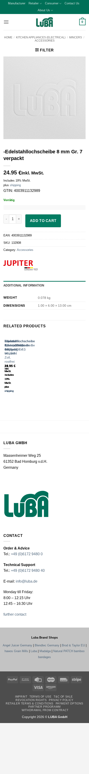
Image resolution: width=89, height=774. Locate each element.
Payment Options (69, 703)
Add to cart (43, 221)
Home (8, 37)
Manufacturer (16, 3)
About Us (44, 10)
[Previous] (5, 367)
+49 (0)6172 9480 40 (28, 570)
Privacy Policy (61, 700)
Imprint (21, 696)
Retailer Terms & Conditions (29, 703)
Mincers (75, 37)
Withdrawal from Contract (45, 710)
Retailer (34, 3)
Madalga (45, 651)
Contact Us (72, 3)
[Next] (18, 367)
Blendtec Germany (47, 645)
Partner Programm (44, 706)
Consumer (51, 3)
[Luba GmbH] (26, 504)
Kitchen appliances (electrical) (40, 37)
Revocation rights (31, 700)
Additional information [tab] (23, 285)
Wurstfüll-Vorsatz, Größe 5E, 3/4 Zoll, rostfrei (11, 351)
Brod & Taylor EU (73, 645)
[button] (6, 22)
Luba (34, 651)
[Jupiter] (27, 265)
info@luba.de (26, 581)
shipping (15, 185)
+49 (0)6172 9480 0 (27, 554)
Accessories (45, 40)
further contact (14, 614)
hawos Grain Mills (16, 651)
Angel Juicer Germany (17, 645)
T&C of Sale (63, 696)
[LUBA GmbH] (44, 22)
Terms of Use (40, 696)
